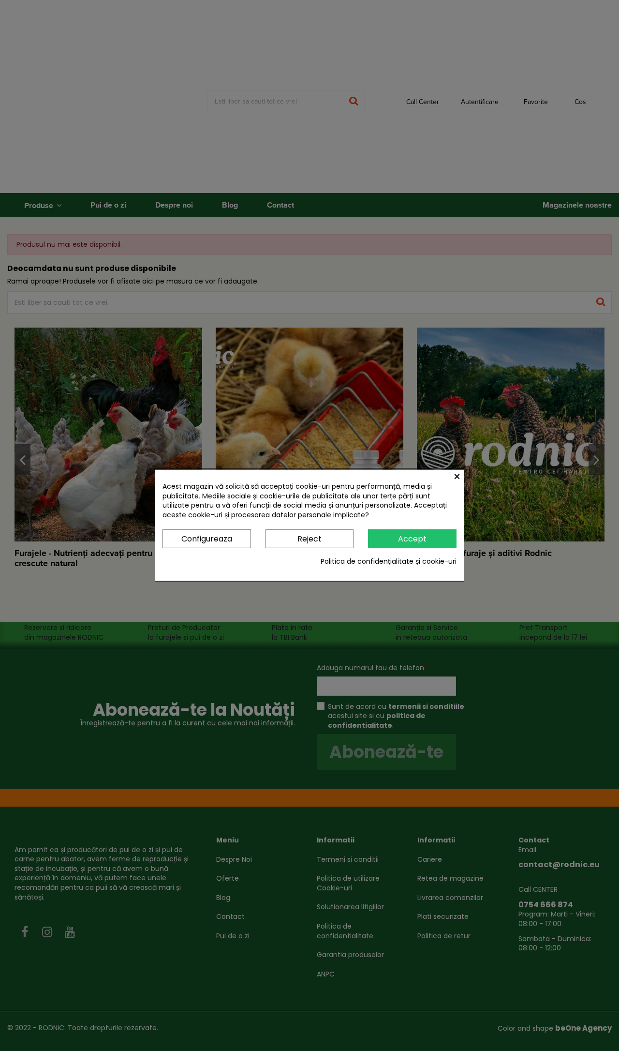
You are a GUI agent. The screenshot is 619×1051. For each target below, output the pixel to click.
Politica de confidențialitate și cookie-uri (389, 561)
